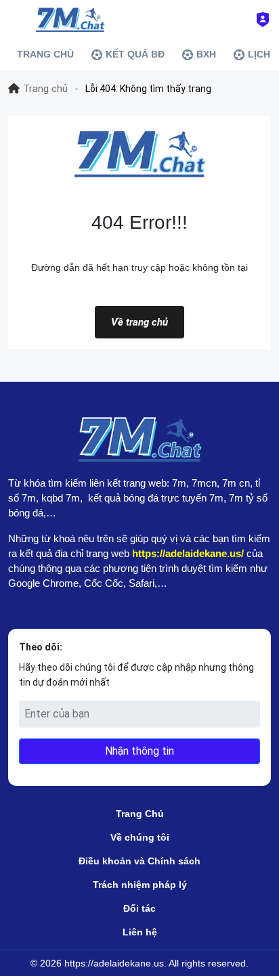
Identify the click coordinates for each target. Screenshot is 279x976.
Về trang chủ (139, 322)
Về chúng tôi (139, 837)
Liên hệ (140, 932)
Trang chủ (45, 89)
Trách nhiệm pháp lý (140, 884)
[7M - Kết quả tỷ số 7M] (69, 19)
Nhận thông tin (139, 751)
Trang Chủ (140, 813)
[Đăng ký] (263, 20)
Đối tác (139, 908)
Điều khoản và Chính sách (139, 861)
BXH (206, 54)
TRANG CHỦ (45, 54)
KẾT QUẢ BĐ (135, 54)
